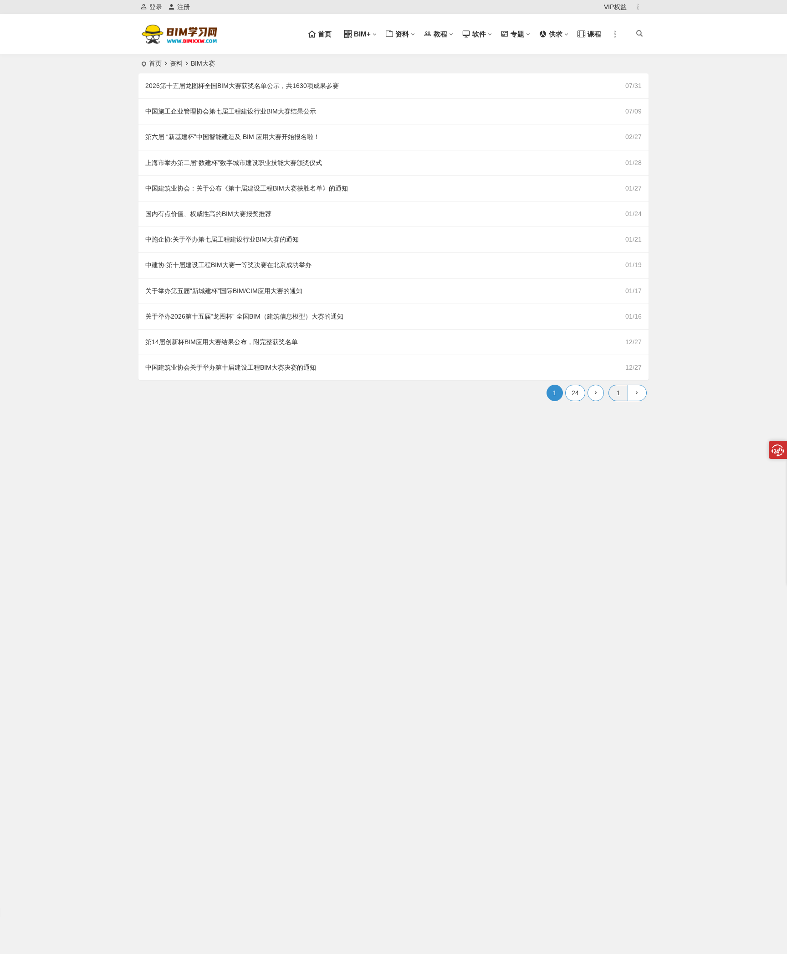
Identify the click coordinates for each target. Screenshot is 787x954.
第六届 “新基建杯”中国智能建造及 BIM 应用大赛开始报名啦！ (232, 136)
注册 (183, 6)
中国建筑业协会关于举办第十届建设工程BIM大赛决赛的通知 (230, 367)
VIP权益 (615, 6)
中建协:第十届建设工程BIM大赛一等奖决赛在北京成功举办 (228, 264)
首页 (155, 63)
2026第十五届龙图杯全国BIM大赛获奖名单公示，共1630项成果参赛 (242, 85)
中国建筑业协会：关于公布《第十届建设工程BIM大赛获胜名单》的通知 (246, 188)
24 (575, 393)
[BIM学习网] (180, 42)
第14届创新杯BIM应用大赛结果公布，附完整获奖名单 (221, 342)
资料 (176, 63)
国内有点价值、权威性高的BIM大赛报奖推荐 (208, 213)
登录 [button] (155, 6)
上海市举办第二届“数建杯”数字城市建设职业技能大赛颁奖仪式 (233, 162)
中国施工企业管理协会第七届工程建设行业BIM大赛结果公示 (230, 111)
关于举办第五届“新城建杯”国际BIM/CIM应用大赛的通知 (223, 290)
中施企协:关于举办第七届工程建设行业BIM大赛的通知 (222, 239)
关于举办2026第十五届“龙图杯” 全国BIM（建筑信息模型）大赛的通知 (244, 316)
